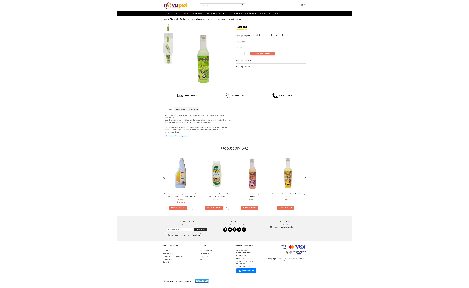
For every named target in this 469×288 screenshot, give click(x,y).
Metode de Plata (206, 250)
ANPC (202, 259)
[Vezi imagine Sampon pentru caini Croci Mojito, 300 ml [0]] (168, 27)
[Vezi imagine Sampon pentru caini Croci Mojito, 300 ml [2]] (168, 48)
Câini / (173, 19)
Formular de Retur (206, 256)
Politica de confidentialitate (173, 256)
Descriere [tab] (168, 109)
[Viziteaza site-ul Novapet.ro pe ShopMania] (202, 281)
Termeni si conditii (169, 253)
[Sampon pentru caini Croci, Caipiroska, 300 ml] (252, 172)
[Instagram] (244, 229)
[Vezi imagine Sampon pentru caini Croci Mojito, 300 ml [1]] (168, 38)
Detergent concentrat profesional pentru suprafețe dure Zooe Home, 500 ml (181, 195)
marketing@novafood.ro (283, 227)
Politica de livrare (169, 259)
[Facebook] (225, 229)
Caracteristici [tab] (180, 109)
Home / (166, 19)
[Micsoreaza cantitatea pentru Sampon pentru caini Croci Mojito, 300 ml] (238, 53)
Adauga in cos (263, 53)
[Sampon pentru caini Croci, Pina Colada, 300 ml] (288, 173)
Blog (277, 13)
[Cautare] (242, 5)
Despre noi (167, 250)
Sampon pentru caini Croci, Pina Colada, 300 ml (288, 195)
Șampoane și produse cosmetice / (197, 19)
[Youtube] (230, 229)
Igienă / (179, 19)
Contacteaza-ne (248, 271)
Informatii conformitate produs (176, 136)
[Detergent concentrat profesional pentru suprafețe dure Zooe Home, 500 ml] (181, 173)
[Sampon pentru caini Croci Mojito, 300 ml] (204, 56)
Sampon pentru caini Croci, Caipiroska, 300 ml (252, 195)
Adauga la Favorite (245, 66)
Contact (166, 262)
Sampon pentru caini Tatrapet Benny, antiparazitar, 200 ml (216, 195)
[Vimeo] (239, 229)
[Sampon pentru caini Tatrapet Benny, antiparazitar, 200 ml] (216, 173)
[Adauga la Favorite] (190, 208)
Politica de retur (205, 253)
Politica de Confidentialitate (190, 235)
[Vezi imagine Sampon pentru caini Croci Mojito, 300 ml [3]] (168, 58)
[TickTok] (234, 229)
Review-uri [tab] (193, 109)
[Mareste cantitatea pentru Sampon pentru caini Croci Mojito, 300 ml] (246, 53)
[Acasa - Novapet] (175, 5)
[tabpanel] (204, 56)
